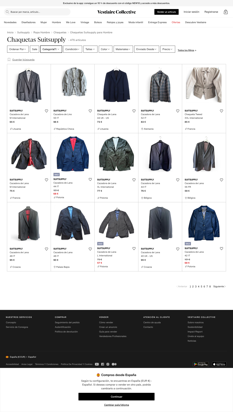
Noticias (192, 341)
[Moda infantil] (145, 22)
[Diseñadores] (38, 22)
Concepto (11, 322)
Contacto (148, 327)
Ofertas (176, 22)
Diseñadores (29, 22)
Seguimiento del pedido (67, 322)
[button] (225, 12)
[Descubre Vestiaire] (208, 22)
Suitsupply (23, 32)
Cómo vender (106, 322)
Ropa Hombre (41, 32)
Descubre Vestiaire (195, 22)
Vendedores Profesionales (112, 336)
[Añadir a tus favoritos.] (46, 111)
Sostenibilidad (195, 327)
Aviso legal (26, 364)
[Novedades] (19, 22)
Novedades (10, 22)
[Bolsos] (104, 22)
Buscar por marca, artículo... (25, 11)
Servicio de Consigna (17, 327)
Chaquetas (60, 32)
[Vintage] (91, 22)
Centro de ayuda (152, 322)
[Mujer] (49, 22)
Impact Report (195, 331)
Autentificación (63, 327)
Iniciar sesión (191, 11)
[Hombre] (63, 22)
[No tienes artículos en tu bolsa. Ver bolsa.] (225, 12)
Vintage (85, 22)
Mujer (44, 22)
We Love (70, 22)
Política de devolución (66, 331)
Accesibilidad (12, 364)
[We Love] (78, 22)
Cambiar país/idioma (116, 405)
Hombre (56, 22)
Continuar (116, 397)
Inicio (10, 32)
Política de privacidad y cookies (76, 364)
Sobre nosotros (196, 322)
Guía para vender (108, 331)
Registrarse (211, 11)
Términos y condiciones (46, 364)
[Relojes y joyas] (126, 22)
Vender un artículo (166, 11)
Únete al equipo (196, 336)
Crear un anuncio (108, 327)
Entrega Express (157, 22)
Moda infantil (136, 22)
